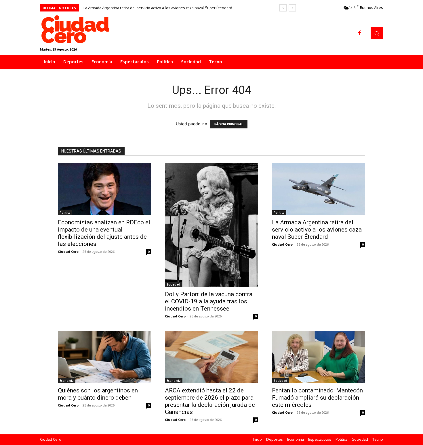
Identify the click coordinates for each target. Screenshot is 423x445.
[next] (292, 7)
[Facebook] (360, 33)
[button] (377, 33)
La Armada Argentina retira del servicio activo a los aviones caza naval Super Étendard (157, 7)
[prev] (283, 7)
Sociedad (173, 284)
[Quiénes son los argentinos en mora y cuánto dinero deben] (104, 357)
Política (65, 213)
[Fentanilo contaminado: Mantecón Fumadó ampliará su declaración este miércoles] (318, 357)
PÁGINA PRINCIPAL (228, 124)
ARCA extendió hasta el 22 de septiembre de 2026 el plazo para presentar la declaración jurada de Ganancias (210, 401)
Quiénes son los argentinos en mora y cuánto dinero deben (98, 394)
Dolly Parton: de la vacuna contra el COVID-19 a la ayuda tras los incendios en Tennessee (208, 301)
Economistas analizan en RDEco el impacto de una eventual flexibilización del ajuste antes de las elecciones (104, 233)
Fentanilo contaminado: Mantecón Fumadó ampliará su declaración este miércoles (317, 397)
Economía (67, 381)
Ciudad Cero (68, 251)
